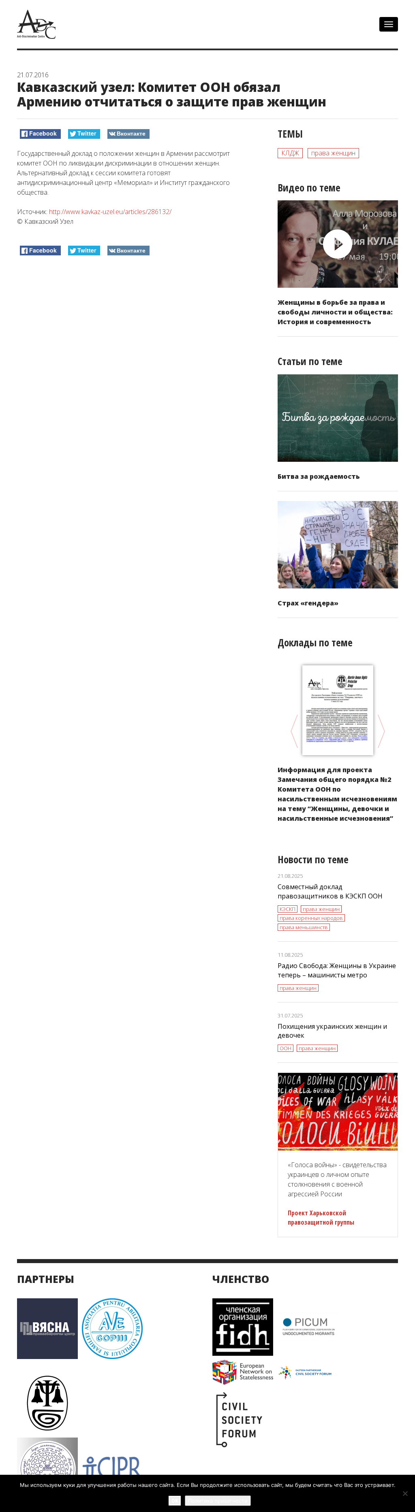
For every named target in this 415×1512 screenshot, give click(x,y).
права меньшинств (304, 927)
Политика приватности (218, 1500)
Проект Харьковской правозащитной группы (321, 1217)
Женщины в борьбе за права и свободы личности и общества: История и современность (335, 312)
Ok (174, 1500)
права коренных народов (311, 918)
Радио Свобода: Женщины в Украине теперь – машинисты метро (337, 970)
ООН (285, 1048)
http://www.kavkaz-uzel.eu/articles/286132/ (110, 211)
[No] (405, 1493)
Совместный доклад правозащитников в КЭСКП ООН (330, 891)
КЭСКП (287, 909)
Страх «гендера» (308, 603)
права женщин (333, 153)
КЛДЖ (290, 153)
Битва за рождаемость (319, 476)
